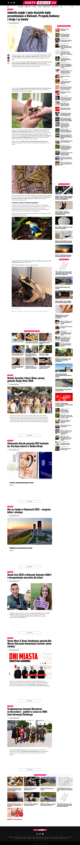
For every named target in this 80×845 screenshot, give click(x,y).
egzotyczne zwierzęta (18, 311)
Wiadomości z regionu (31, 837)
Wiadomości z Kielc (28, 6)
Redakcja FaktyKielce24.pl (14, 23)
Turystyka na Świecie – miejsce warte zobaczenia (58, 838)
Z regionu (39, 6)
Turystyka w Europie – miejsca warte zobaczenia (40, 838)
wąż (39, 311)
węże (42, 311)
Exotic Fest (26, 311)
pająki (30, 311)
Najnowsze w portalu (46, 6)
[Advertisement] (32, 77)
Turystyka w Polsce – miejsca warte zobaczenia (22, 838)
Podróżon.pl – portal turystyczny (66, 837)
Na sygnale (34, 6)
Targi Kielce (35, 311)
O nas (61, 6)
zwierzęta (45, 311)
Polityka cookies (55, 837)
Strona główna (20, 6)
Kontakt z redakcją (48, 837)
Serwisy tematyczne (55, 6)
